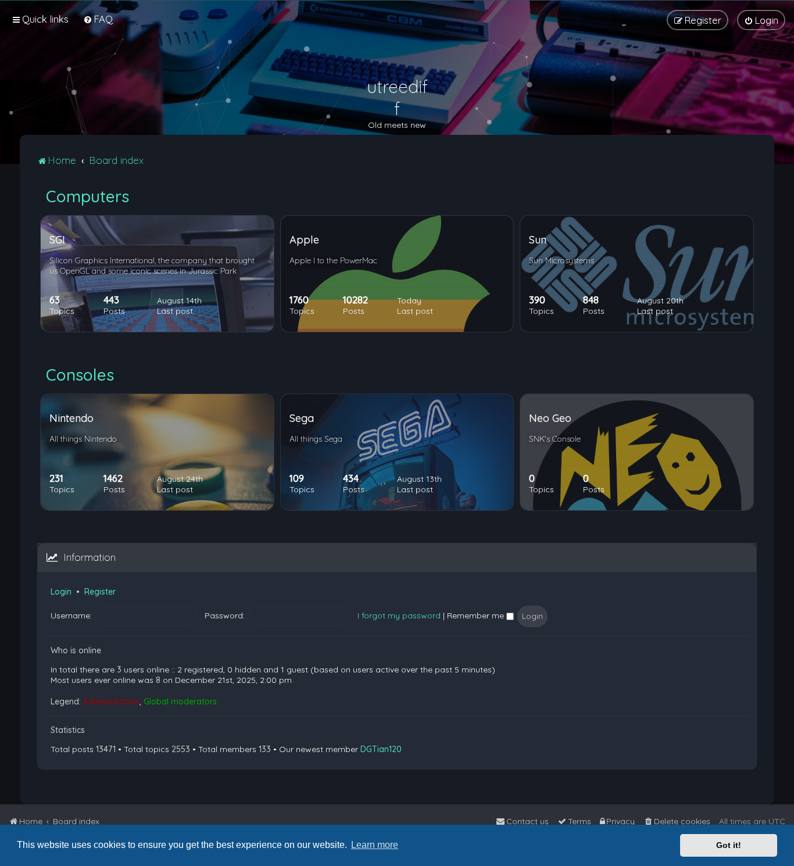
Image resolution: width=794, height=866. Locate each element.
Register (100, 591)
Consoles (80, 374)
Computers (87, 196)
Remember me (476, 615)
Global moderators (180, 701)
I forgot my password (399, 615)
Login (61, 591)
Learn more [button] (374, 845)
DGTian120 (381, 749)
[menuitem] (98, 19)
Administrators (111, 701)
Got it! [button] (728, 845)
